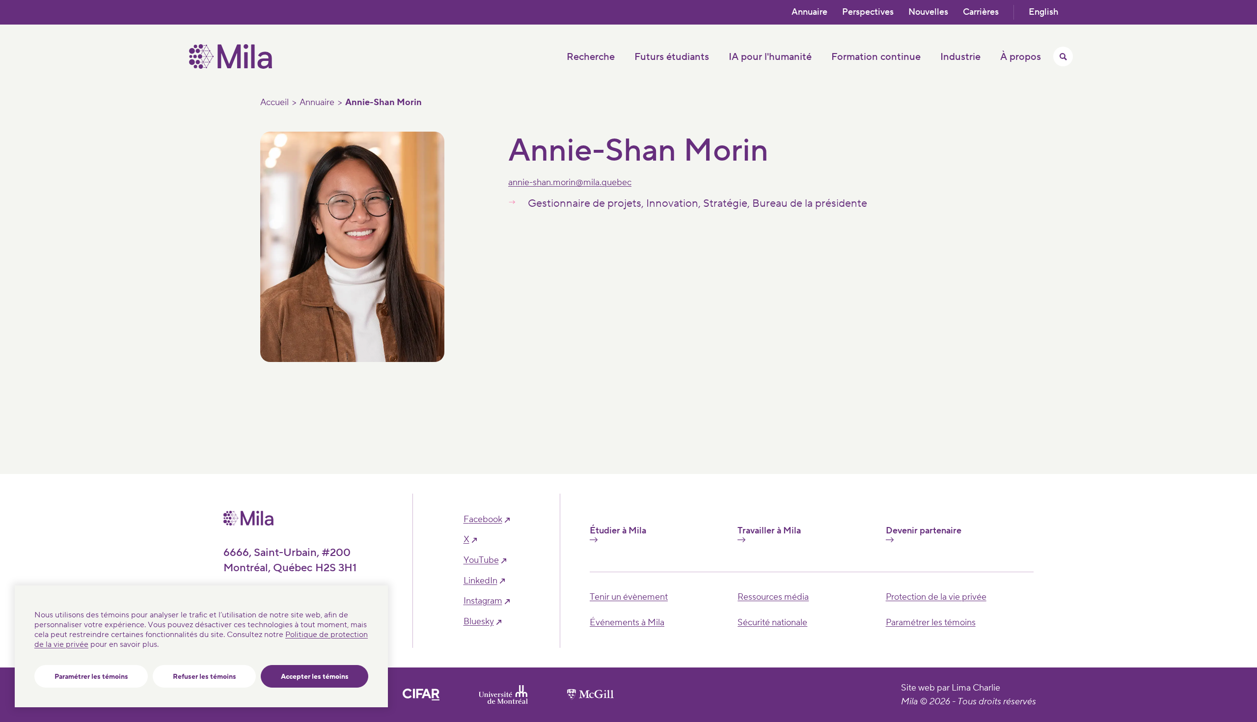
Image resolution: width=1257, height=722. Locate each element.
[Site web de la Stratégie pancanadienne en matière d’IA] (421, 694)
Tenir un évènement (629, 597)
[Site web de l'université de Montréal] (503, 694)
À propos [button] (1020, 57)
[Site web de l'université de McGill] (590, 694)
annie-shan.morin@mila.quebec (569, 182)
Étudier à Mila (618, 531)
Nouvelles (928, 12)
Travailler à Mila (769, 531)
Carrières (981, 12)
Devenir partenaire (923, 531)
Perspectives (868, 12)
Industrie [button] (960, 57)
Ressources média (773, 597)
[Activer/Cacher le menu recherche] (1063, 56)
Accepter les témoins (315, 676)
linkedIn (480, 581)
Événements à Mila (627, 622)
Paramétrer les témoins (91, 676)
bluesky (479, 621)
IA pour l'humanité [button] (770, 57)
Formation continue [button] (876, 57)
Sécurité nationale (772, 622)
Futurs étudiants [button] (671, 57)
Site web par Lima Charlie (950, 688)
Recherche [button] (591, 57)
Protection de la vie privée (936, 597)
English (1043, 12)
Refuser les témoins (204, 676)
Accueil (274, 102)
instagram (483, 601)
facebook (483, 519)
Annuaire (809, 12)
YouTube (481, 560)
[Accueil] (230, 66)
